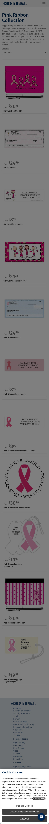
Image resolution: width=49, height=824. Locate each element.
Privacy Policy (39, 798)
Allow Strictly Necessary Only (24, 812)
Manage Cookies (24, 806)
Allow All (24, 819)
